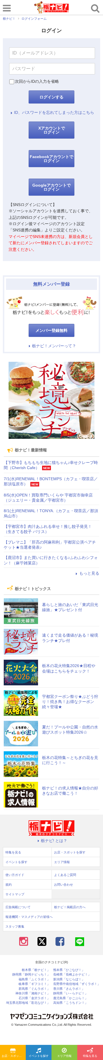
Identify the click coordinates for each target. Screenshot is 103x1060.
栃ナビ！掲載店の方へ (70, 907)
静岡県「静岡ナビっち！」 (31, 974)
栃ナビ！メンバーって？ (54, 346)
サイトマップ (14, 894)
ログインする (51, 97)
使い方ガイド (14, 875)
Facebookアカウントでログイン (51, 158)
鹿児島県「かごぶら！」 (70, 998)
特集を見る (90, 1055)
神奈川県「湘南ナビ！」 (32, 993)
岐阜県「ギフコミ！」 (34, 984)
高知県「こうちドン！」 (70, 1002)
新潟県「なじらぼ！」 (69, 979)
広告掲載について (18, 907)
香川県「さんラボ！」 (69, 988)
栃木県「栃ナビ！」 (36, 970)
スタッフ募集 (14, 926)
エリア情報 (64, 1055)
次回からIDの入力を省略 (37, 81)
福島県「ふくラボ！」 (34, 979)
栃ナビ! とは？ (54, 840)
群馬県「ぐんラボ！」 (34, 988)
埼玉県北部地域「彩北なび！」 (28, 1002)
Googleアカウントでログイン (51, 187)
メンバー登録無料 (51, 330)
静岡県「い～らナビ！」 (70, 993)
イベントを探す (39, 1055)
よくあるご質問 (65, 875)
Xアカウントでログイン (51, 130)
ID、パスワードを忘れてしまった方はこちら (54, 112)
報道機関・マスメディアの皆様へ (29, 916)
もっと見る (89, 573)
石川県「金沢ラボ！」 (34, 998)
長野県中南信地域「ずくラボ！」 (76, 984)
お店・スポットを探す (14, 1055)
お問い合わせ (63, 884)
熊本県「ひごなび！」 (69, 970)
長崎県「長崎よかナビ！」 (72, 974)
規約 (8, 884)
